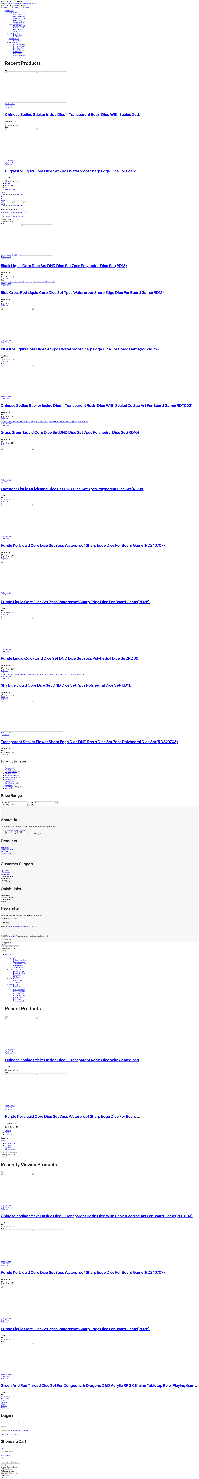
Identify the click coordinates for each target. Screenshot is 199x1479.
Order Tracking (6, 872)
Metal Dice (8, 779)
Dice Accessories (6, 853)
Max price (30, 802)
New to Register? (12, 1434)
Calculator (5, 1469)
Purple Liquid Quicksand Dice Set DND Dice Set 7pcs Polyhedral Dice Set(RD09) (70, 658)
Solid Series (9, 788)
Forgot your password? (20, 1430)
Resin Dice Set (14, 39)
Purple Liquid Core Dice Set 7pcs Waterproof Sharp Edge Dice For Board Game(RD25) (75, 602)
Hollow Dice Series (11, 775)
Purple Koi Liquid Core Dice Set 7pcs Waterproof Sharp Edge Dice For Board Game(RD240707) (87, 171)
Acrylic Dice (13, 13)
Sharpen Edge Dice (15, 24)
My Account (5, 871)
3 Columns (12, 213)
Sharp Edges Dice (7, 849)
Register (19, 194)
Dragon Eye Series (11, 772)
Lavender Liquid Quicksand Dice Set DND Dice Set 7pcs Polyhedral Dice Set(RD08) (72, 489)
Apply (3, 1475)
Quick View (9, 106)
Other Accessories (11, 783)
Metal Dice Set (14, 33)
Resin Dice (8, 785)
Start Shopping (6, 1455)
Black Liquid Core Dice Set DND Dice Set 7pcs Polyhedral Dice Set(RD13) (64, 265)
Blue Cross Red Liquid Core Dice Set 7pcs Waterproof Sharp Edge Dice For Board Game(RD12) (82, 292)
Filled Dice (8, 774)
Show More (5, 1398)
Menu (3, 200)
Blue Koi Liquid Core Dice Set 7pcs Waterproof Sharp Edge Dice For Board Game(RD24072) (80, 349)
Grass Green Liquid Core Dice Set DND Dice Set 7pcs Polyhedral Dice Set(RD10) (70, 432)
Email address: (6, 919)
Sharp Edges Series (11, 787)
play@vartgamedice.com (17, 830)
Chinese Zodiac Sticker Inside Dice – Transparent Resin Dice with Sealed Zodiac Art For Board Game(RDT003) (101, 114)
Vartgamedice (10, 936)
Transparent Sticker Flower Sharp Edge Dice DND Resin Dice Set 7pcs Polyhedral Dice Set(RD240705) (89, 741)
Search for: (4, 805)
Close (3, 944)
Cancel (8, 1465)
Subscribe (5, 922)
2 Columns (4, 213)
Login (3, 192)
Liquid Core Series (11, 777)
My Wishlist (5, 874)
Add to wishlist (10, 104)
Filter (56, 802)
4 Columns (19, 213)
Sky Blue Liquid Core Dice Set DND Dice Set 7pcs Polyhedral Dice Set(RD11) (66, 685)
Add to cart (8, 107)
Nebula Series (9, 781)
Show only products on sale (14, 216)
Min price (4, 802)
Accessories (13, 42)
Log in (3, 1434)
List (25, 213)
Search (31, 805)
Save (3, 1465)
